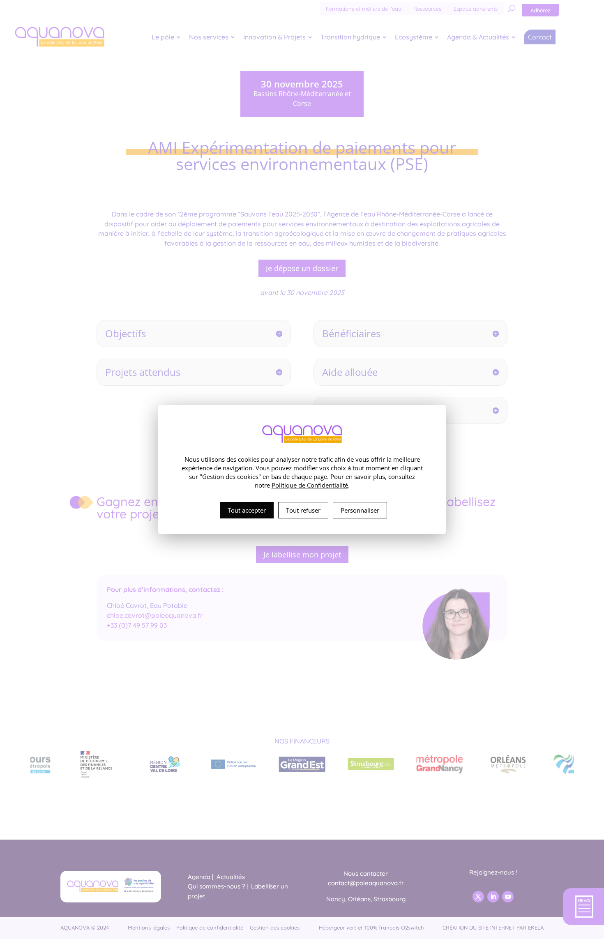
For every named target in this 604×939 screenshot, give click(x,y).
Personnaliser (360, 510)
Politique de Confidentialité (310, 485)
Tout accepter (247, 510)
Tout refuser (303, 510)
